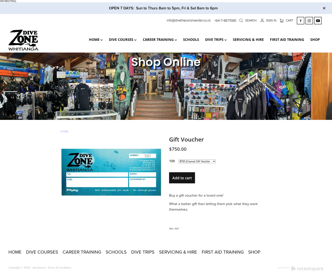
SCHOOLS (191, 39)
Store (64, 131)
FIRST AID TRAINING (287, 39)
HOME (94, 39)
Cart (289, 20)
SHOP (315, 39)
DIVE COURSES (121, 39)
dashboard (39, 267)
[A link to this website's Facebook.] (300, 20)
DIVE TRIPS (214, 39)
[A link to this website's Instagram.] (309, 20)
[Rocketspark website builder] (301, 269)
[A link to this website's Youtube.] (318, 20)
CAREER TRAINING (159, 39)
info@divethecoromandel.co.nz (189, 21)
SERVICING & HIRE (248, 39)
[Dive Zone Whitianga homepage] (39, 40)
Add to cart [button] (182, 177)
